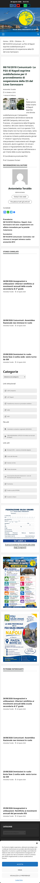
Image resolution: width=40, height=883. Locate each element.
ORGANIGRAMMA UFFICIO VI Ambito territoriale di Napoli (21, 436)
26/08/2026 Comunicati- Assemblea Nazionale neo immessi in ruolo (19, 321)
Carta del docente (12, 456)
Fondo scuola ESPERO (13, 490)
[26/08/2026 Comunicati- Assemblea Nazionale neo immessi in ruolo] (20, 306)
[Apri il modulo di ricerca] (38, 34)
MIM (8, 410)
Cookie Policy (19, 880)
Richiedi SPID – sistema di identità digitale (19, 450)
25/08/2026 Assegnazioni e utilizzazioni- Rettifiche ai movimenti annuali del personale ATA (20, 810)
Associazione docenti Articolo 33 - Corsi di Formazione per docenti (19, 476)
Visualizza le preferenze (20, 875)
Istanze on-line (11, 463)
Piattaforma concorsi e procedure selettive (19, 403)
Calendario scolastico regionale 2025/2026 (19, 429)
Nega (20, 870)
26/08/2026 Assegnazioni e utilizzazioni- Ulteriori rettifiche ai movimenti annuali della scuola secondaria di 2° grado (18, 285)
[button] (37, 843)
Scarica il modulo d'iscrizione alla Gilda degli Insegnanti (20, 545)
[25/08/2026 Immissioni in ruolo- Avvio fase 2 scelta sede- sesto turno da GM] (20, 340)
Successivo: (18, 238)
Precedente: (18, 224)
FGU (26, 27)
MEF (8, 416)
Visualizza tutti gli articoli (20, 202)
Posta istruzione (11, 469)
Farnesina (10, 484)
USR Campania (11, 391)
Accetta (20, 864)
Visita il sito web (20, 197)
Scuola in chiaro (11, 497)
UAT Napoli (10, 397)
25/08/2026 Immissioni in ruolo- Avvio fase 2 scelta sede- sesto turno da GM (20, 357)
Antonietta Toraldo (9, 89)
